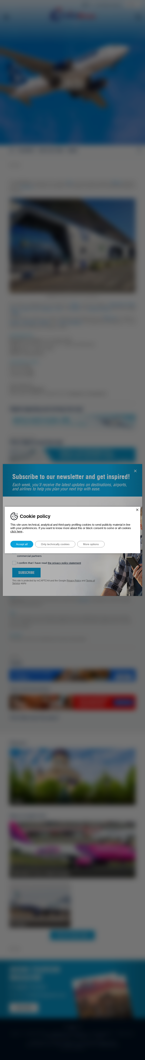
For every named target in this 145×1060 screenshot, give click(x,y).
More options (91, 544)
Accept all (22, 544)
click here (16, 531)
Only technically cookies (55, 544)
